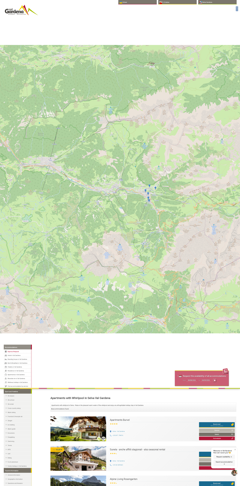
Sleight (10, 421)
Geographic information (15, 479)
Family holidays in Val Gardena (17, 466)
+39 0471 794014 (117, 435)
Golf (9, 454)
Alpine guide (11, 429)
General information (14, 475)
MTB (9, 449)
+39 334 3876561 (117, 465)
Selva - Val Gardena (118, 431)
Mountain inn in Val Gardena (16, 378)
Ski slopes (11, 396)
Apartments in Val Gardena (16, 375)
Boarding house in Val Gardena (17, 359)
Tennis (10, 445)
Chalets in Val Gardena (15, 367)
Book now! (217, 424)
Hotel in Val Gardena (14, 355)
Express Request (13, 351)
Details (217, 434)
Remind (216, 430)
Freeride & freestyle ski (15, 416)
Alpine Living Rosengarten (123, 479)
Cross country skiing (14, 408)
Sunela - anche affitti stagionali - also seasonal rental (137, 449)
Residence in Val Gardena (16, 371)
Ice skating (11, 425)
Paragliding (11, 437)
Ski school (11, 400)
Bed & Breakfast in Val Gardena (17, 363)
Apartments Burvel (120, 420)
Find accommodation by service (18, 386)
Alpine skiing (11, 412)
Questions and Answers (15, 483)
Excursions (11, 433)
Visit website (217, 438)
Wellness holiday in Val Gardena (18, 382)
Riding (10, 458)
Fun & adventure (13, 462)
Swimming (11, 441)
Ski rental (11, 404)
